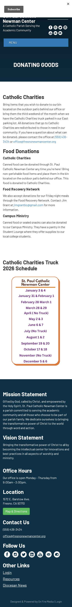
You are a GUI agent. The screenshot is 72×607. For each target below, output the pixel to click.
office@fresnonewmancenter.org (34, 141)
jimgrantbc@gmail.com (28, 205)
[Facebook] (50, 27)
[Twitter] (60, 27)
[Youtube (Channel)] (50, 33)
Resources (11, 579)
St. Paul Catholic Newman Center (19, 18)
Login (7, 572)
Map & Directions (16, 511)
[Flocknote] (60, 33)
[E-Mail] (55, 33)
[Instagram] (55, 27)
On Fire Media (46, 601)
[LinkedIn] (65, 27)
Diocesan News (15, 585)
